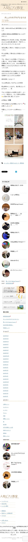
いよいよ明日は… (15, 194)
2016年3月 (5, 393)
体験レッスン (6, 418)
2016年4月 (5, 390)
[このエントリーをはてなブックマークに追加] (16, 171)
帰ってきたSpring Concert (12, 281)
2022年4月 (5, 350)
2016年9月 (5, 385)
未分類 (4, 424)
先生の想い (4, 503)
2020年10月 (6, 356)
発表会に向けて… (15, 232)
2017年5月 (5, 373)
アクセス (4, 515)
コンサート (6, 407)
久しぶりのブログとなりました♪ (11, 319)
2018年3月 (5, 370)
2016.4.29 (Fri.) (14, 260)
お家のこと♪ (6, 404)
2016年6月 (5, 387)
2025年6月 (5, 336)
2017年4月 (5, 376)
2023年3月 (5, 338)
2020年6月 (6, 362)
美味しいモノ (6, 436)
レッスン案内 (5, 506)
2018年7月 (5, 367)
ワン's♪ (5, 413)
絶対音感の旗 (9, 283)
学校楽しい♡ (14, 251)
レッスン (6, 163)
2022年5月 (5, 347)
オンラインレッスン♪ (16, 270)
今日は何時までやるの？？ (17, 242)
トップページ (5, 501)
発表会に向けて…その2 (16, 185)
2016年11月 (5, 379)
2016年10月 (6, 382)
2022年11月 (6, 341)
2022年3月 (5, 353)
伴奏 (4, 416)
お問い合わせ (5, 520)
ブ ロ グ (3, 522)
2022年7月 (5, 344)
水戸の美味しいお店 (8, 427)
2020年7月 (5, 359)
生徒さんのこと (14, 163)
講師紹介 (4, 511)
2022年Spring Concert (16, 204)
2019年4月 (5, 364)
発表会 (22, 163)
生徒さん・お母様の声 (7, 513)
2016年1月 (5, 396)
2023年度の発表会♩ (8, 325)
